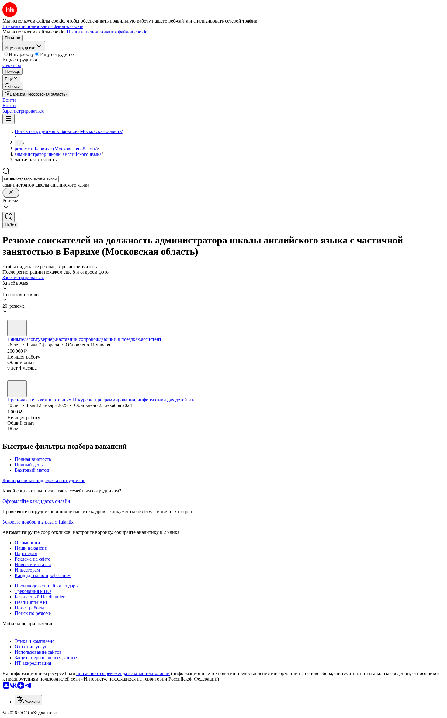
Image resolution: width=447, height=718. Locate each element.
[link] (12, 86)
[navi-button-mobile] (8, 119)
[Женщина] (17, 328)
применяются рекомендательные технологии (123, 673)
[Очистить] (10, 193)
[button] (9, 100)
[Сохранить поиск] (8, 217)
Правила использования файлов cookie (107, 31)
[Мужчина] (17, 388)
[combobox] (30, 179)
